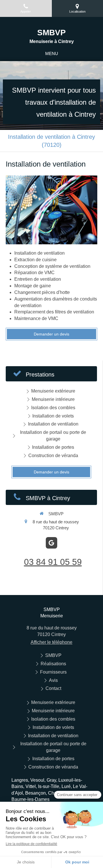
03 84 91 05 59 (53, 562)
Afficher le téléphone (51, 642)
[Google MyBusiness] (51, 543)
